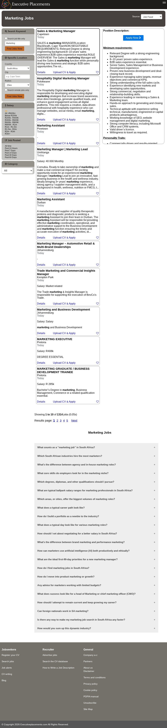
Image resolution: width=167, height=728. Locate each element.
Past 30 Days (11, 155)
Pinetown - (56, 134)
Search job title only (16, 39)
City (6, 72)
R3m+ (7, 134)
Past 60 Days (11, 157)
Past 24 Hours (11, 148)
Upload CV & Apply (64, 72)
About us (88, 667)
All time (8, 146)
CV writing (7, 674)
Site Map (88, 709)
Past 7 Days (10, 150)
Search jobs (8, 661)
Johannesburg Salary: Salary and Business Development (63, 321)
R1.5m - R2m (11, 129)
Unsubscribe (90, 703)
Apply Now (132, 37)
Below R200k (11, 115)
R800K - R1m (11, 125)
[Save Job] (97, 72)
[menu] (164, 3)
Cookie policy (90, 690)
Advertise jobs (50, 655)
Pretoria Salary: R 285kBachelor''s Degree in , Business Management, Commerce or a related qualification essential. (66, 385)
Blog (4, 680)
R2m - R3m (10, 131)
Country (8, 64)
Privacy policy (91, 683)
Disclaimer (89, 671)
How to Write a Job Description (58, 667)
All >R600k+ (10, 113)
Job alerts (7, 667)
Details (41, 72)
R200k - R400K (12, 118)
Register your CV (10, 655)
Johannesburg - (66, 254)
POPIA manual (91, 696)
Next (74, 420)
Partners (88, 661)
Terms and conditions (95, 677)
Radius (8, 81)
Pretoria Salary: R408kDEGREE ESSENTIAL (56, 351)
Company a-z (90, 655)
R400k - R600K (12, 120)
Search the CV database (55, 661)
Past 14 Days (11, 153)
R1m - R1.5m (11, 127)
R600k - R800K (12, 122)
